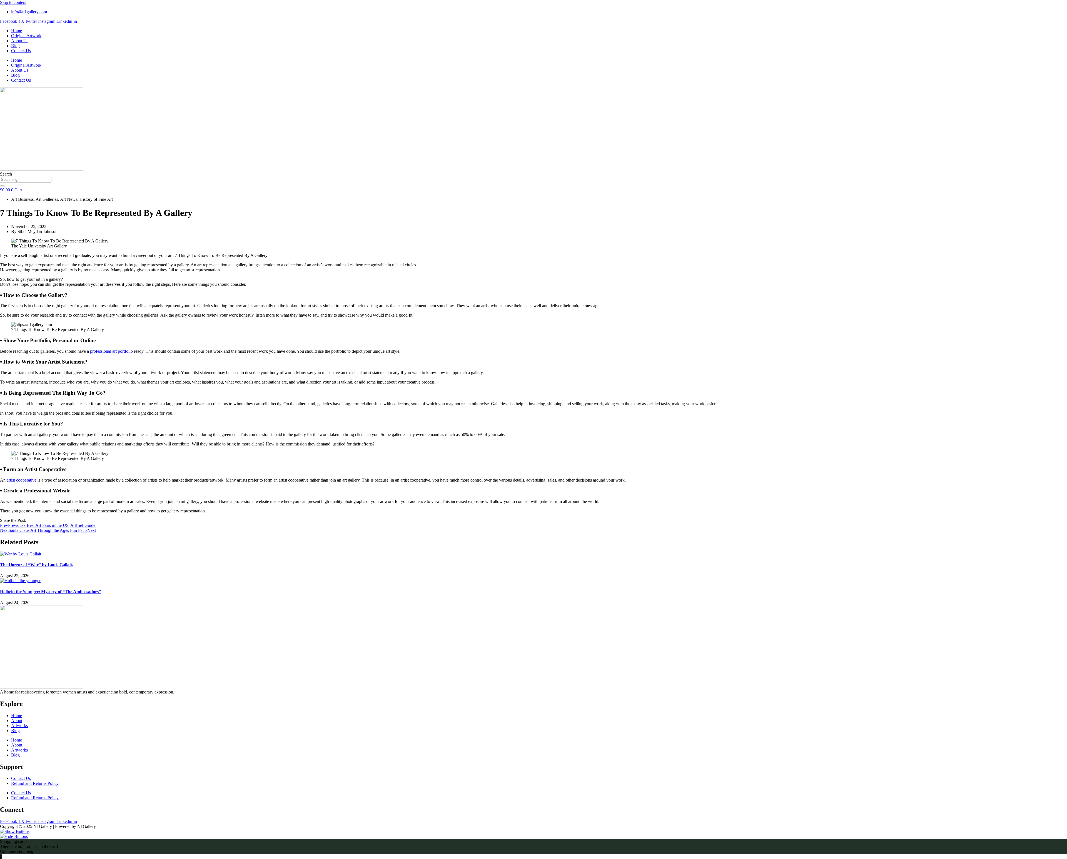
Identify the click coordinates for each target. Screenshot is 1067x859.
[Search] (2, 186)
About (16, 720)
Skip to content (13, 2)
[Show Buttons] (14, 831)
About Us (19, 40)
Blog (15, 45)
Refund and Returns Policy (35, 783)
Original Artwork (26, 35)
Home (16, 30)
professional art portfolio (111, 351)
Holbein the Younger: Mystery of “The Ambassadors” (50, 591)
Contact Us (21, 50)
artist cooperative (21, 480)
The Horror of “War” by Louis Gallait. (36, 564)
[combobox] (25, 179)
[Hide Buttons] (14, 836)
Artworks (19, 725)
